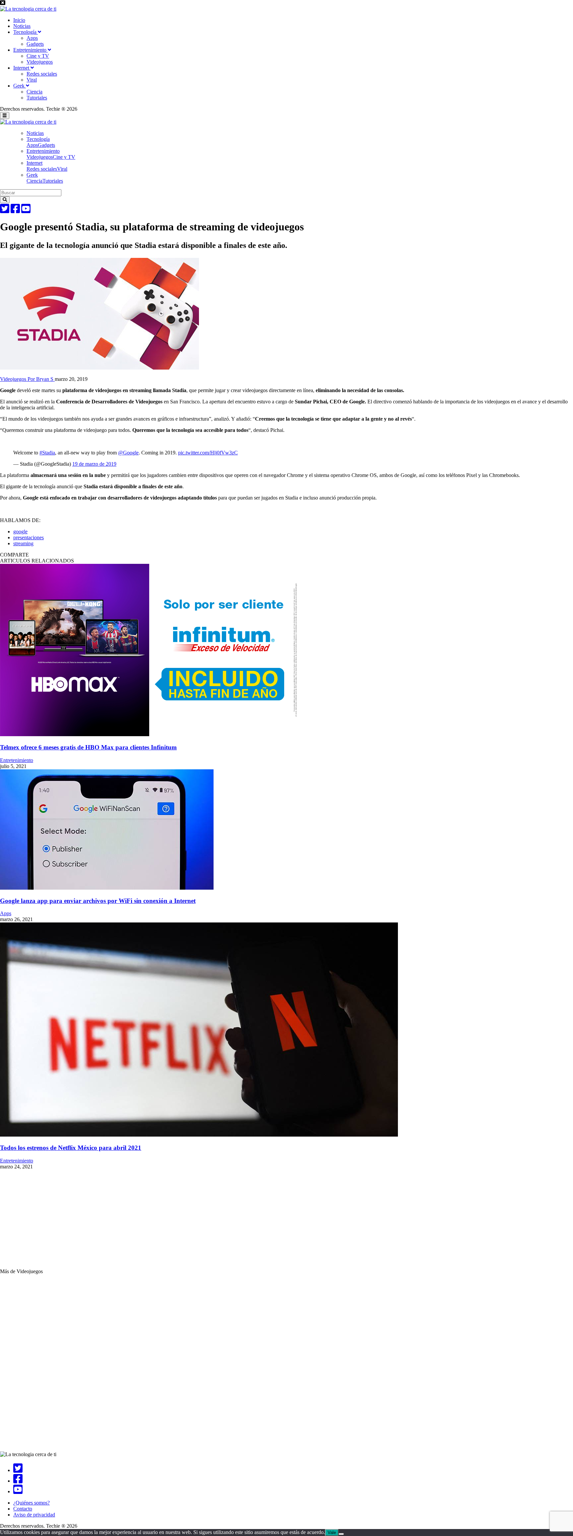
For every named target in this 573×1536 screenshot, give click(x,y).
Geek (19, 86)
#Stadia (47, 452)
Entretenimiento (30, 50)
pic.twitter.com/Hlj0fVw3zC (208, 452)
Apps (32, 38)
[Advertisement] (199, 1222)
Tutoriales (37, 97)
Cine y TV (38, 56)
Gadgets (35, 44)
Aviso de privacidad (34, 1514)
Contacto (22, 1508)
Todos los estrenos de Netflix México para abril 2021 (70, 1147)
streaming (23, 543)
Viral (32, 80)
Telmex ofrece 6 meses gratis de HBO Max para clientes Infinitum (88, 747)
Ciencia (34, 91)
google (20, 531)
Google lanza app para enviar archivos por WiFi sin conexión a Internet (98, 900)
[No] (341, 1534)
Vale (332, 1532)
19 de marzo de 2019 (94, 464)
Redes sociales (42, 74)
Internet (22, 68)
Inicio (19, 20)
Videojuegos (40, 62)
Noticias (22, 26)
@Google (128, 452)
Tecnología (25, 32)
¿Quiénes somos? (31, 1503)
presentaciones (28, 537)
